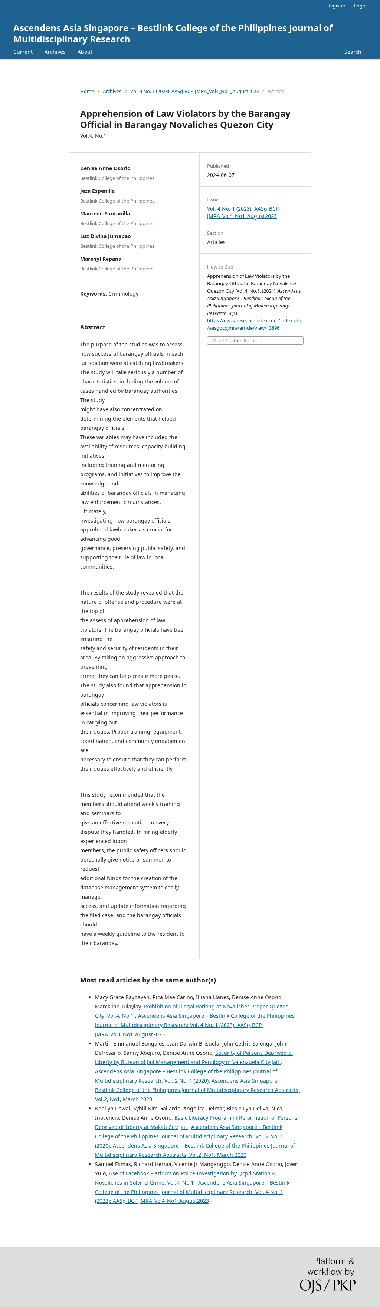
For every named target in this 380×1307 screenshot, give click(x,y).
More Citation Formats (237, 340)
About (85, 51)
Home (87, 91)
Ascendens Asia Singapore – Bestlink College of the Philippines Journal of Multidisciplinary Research (172, 33)
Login (360, 5)
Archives (55, 51)
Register (336, 5)
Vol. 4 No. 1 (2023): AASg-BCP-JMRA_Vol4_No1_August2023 (194, 91)
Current (23, 51)
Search (352, 51)
